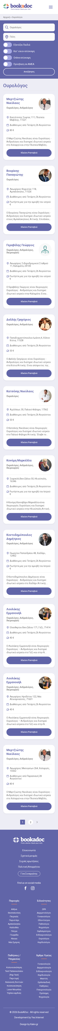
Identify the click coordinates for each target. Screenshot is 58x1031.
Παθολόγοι (44, 924)
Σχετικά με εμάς (29, 856)
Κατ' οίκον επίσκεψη (24, 51)
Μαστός (44, 978)
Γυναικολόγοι (44, 916)
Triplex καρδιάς (14, 993)
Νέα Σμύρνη (14, 942)
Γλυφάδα (14, 935)
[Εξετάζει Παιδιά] (7, 44)
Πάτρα (14, 931)
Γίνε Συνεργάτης (29, 873)
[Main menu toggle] (51, 7)
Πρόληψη (43, 993)
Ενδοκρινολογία (44, 971)
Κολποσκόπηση (14, 986)
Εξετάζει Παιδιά (22, 45)
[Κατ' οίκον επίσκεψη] (7, 51)
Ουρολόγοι (44, 938)
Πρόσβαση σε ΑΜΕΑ (24, 64)
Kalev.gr (34, 1024)
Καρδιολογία (44, 975)
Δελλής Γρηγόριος (18, 319)
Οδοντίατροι (44, 920)
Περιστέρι (14, 920)
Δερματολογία (44, 967)
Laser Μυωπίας (14, 989)
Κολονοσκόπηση (14, 967)
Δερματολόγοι (44, 913)
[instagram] (32, 888)
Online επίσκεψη (22, 57)
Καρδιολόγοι (44, 942)
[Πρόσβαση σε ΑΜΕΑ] (7, 64)
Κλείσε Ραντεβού (29, 152)
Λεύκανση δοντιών (14, 982)
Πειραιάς (14, 916)
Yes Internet (37, 1017)
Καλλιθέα (14, 927)
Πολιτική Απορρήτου (29, 866)
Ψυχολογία (44, 997)
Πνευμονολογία (44, 989)
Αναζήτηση (29, 71)
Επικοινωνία (29, 850)
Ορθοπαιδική (44, 982)
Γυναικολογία (44, 964)
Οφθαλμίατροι (44, 931)
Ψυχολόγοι (44, 927)
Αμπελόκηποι (14, 924)
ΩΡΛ (44, 909)
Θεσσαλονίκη (14, 913)
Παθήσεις (43, 986)
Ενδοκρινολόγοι (44, 935)
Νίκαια (14, 938)
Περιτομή (14, 978)
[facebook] (25, 888)
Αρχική (6, 17)
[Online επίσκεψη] (7, 57)
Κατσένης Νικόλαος (20, 391)
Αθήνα (14, 909)
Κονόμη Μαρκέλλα (19, 460)
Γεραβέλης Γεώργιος (20, 245)
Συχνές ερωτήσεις (29, 861)
